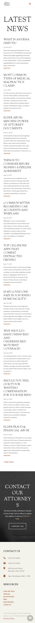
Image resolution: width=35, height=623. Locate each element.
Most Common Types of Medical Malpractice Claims (17, 80)
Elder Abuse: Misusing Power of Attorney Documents (16, 123)
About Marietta (9, 602)
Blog (5, 599)
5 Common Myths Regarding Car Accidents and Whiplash (17, 208)
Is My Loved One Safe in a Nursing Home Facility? (17, 295)
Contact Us (7, 605)
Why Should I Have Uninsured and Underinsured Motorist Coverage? (16, 340)
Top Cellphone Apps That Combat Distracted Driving (15, 253)
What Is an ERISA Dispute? (16, 41)
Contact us (17, 526)
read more (7, 68)
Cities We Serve (9, 591)
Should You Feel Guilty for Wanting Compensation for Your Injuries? (17, 388)
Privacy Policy (9, 618)
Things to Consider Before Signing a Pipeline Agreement (17, 165)
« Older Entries (9, 462)
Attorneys (7, 594)
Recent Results (9, 596)
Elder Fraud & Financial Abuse (16, 428)
